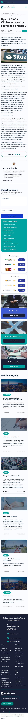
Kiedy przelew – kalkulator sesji (11, 243)
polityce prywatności (20, 716)
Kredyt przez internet (9, 232)
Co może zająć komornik (9, 246)
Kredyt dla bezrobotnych (9, 238)
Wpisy (24, 31)
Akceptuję (3, 718)
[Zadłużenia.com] (8, 7)
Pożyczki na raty (7, 235)
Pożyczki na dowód (8, 230)
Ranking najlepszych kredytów (10, 698)
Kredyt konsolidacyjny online (10, 227)
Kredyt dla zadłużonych (9, 224)
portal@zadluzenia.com (15, 641)
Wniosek (22, 259)
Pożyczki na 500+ (8, 241)
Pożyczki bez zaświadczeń (10, 249)
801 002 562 (12, 2)
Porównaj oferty (7, 703)
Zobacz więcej (14, 315)
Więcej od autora (7, 180)
